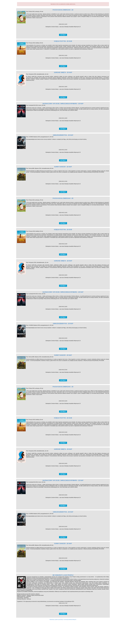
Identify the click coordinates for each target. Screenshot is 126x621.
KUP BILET (63, 34)
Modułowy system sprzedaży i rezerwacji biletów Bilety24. (63, 619)
